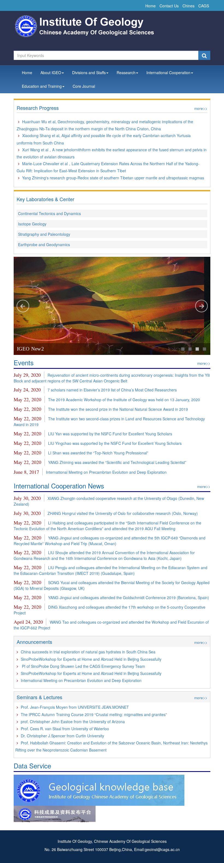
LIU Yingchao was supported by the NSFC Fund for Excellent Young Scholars (115, 443)
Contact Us (169, 5)
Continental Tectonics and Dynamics (49, 213)
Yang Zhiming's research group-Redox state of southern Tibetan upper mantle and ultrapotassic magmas (113, 177)
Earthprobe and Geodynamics (44, 244)
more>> (200, 108)
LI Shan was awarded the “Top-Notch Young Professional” (98, 452)
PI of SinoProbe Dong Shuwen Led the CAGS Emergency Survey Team (83, 666)
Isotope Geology (32, 224)
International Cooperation (168, 72)
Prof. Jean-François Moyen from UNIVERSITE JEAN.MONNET (75, 707)
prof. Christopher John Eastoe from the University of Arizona (73, 721)
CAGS (203, 5)
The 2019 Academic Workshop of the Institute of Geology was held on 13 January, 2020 (124, 399)
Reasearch (126, 72)
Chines (188, 5)
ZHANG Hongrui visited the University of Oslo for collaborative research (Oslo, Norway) (123, 513)
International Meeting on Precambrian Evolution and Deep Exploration (106, 472)
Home (150, 5)
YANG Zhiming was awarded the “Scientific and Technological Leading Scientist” (117, 462)
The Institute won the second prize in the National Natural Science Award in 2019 (118, 409)
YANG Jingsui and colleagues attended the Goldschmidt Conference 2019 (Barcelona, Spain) (128, 597)
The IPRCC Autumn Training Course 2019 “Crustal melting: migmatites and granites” (94, 714)
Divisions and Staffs (89, 72)
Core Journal (84, 86)
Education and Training (42, 86)
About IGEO (50, 72)
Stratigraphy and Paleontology (44, 234)
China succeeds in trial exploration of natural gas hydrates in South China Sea (88, 651)
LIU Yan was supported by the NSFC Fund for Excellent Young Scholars (110, 433)
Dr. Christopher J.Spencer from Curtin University (62, 735)
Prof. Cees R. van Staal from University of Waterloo (65, 728)
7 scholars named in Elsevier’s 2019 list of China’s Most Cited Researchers (112, 390)
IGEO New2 (30, 348)
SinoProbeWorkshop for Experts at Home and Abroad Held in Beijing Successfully (91, 659)
